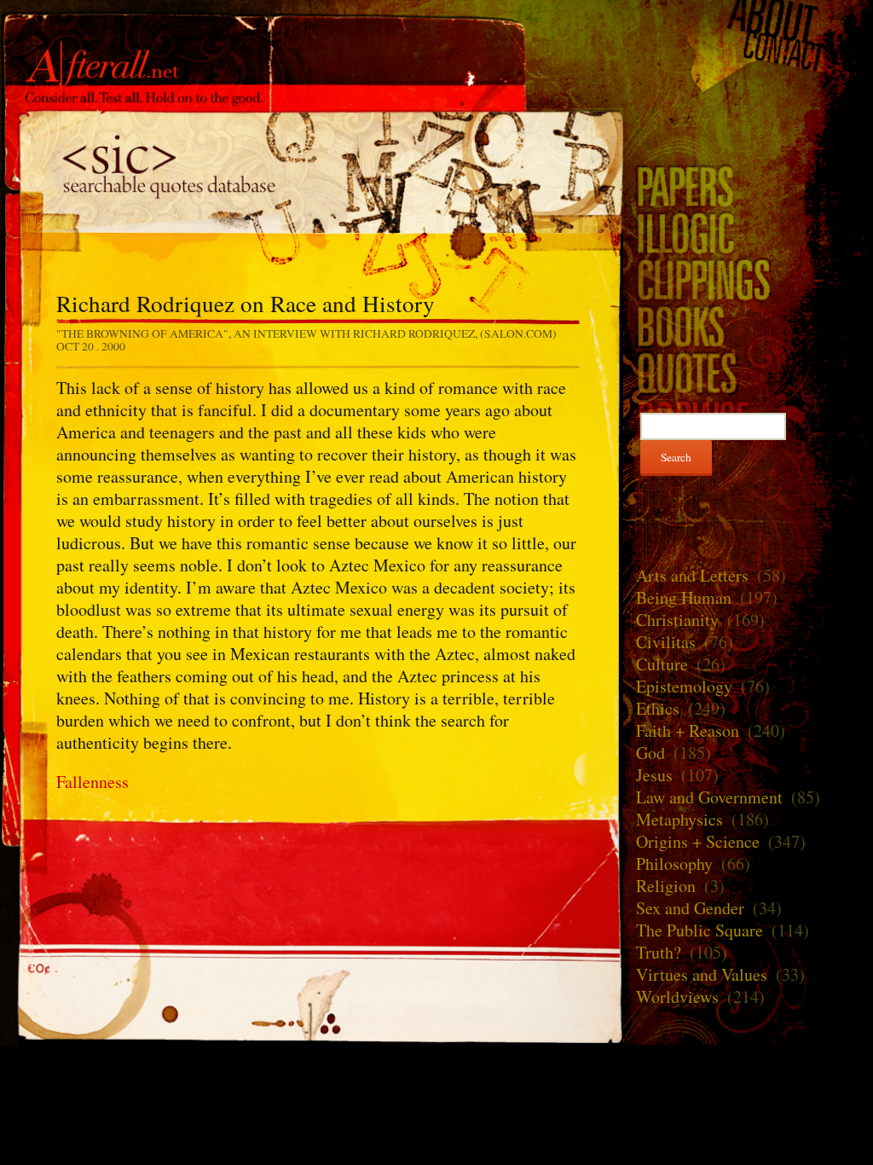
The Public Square (699, 930)
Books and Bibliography (748, 326)
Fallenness (92, 781)
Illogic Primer (748, 232)
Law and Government (709, 797)
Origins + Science (698, 841)
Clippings (748, 279)
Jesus (654, 774)
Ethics (657, 708)
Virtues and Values (701, 974)
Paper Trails (748, 185)
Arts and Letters (692, 575)
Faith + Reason (687, 730)
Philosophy (674, 863)
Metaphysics (679, 819)
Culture (662, 663)
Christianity (677, 619)
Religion (666, 885)
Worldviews (677, 996)
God (650, 752)
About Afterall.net (748, 19)
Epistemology (684, 686)
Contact (748, 52)
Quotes (311, 170)
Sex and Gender (690, 907)
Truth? (658, 952)
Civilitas (666, 641)
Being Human (683, 597)
